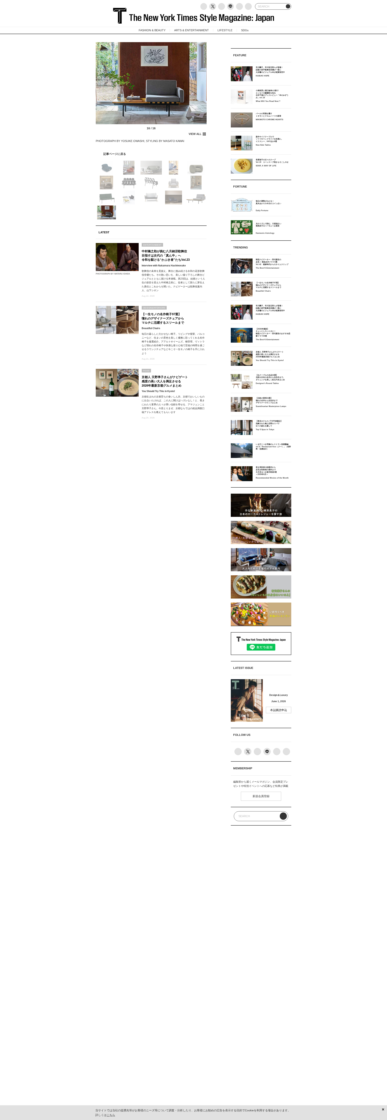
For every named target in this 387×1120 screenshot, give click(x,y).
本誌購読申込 (278, 710)
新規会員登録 (261, 796)
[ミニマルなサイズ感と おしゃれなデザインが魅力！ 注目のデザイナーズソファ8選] (151, 154)
